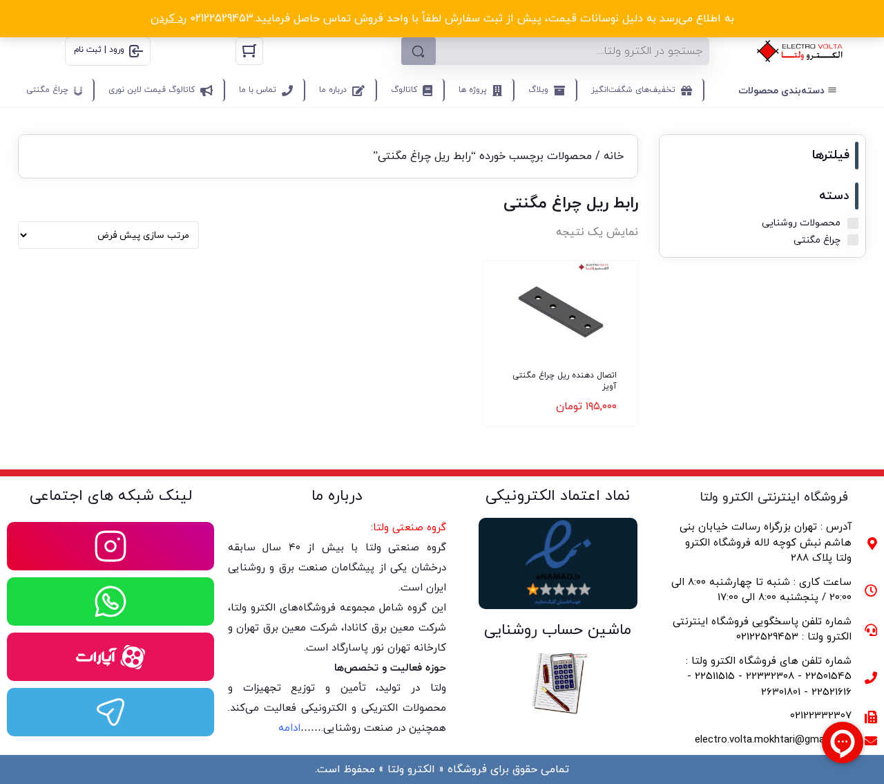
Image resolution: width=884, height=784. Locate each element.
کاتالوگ (404, 89)
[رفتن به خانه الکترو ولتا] (800, 51)
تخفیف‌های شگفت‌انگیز (633, 89)
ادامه (289, 728)
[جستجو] (418, 51)
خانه (614, 156)
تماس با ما (257, 89)
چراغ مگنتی (47, 89)
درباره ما (333, 89)
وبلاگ (538, 89)
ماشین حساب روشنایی (557, 630)
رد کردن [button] (168, 18)
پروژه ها (473, 89)
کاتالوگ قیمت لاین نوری (151, 89)
